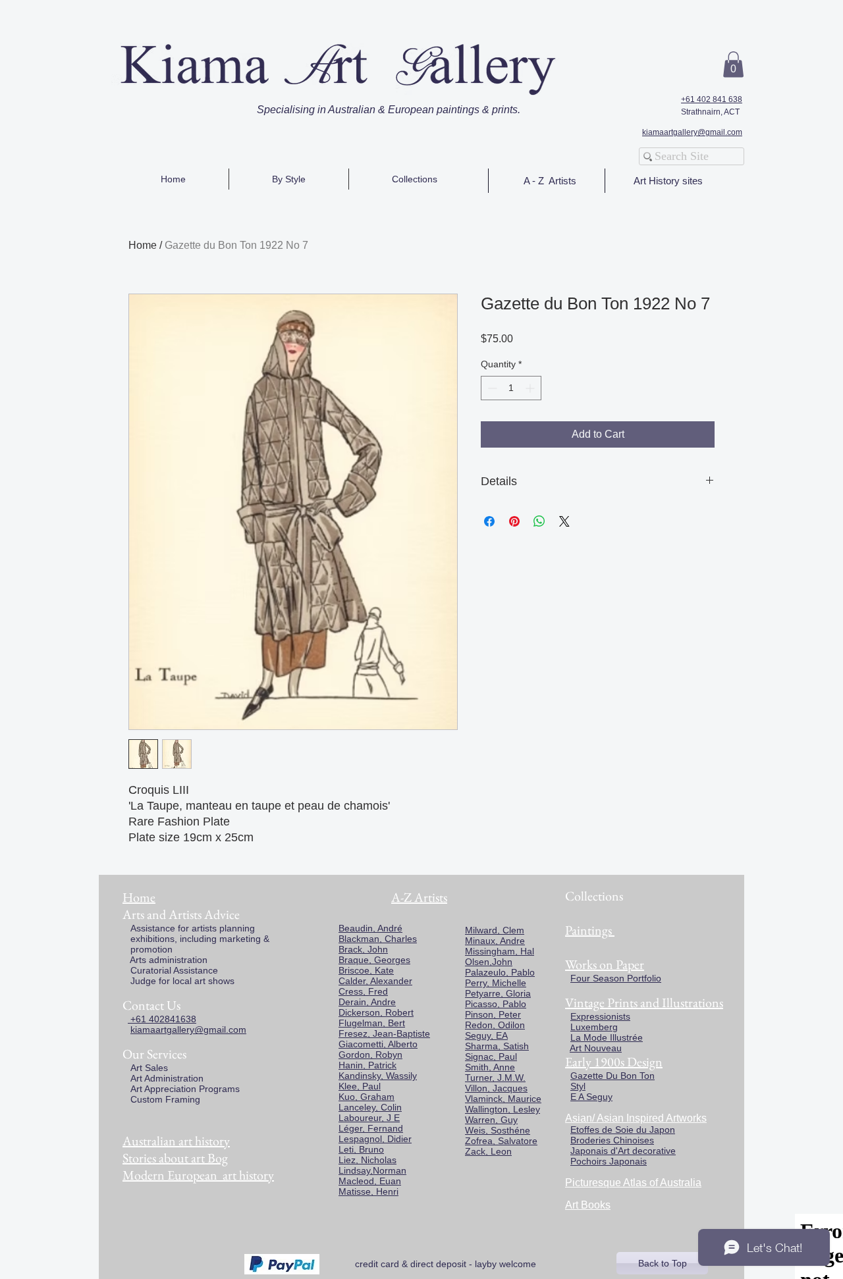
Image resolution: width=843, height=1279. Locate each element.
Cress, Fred (363, 991)
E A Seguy (591, 1096)
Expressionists (600, 1016)
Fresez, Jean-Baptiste (384, 1033)
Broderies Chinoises (612, 1140)
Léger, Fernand (371, 1128)
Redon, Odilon (495, 1025)
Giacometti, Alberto (378, 1044)
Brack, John (363, 949)
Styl (577, 1086)
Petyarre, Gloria (498, 993)
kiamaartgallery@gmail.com (692, 132)
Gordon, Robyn (370, 1054)
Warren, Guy (491, 1119)
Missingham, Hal (499, 951)
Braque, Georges (374, 959)
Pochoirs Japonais (608, 1161)
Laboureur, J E (369, 1117)
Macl (348, 1181)
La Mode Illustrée (606, 1037)
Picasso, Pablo (495, 1004)
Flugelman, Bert (372, 1023)
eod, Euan (379, 1181)
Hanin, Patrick (367, 1065)
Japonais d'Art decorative (623, 1150)
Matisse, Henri (368, 1191)
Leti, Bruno (361, 1149)
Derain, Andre (367, 1002)
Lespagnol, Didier (375, 1139)
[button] (733, 64)
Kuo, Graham (366, 1096)
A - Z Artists (550, 180)
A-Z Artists (419, 897)
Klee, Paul (360, 1086)
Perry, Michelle (495, 983)
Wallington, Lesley (502, 1109)
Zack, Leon (488, 1151)
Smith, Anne (490, 1067)
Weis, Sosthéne (497, 1130)
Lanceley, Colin (370, 1107)
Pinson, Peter (493, 1014)
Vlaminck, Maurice (503, 1098)
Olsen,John (488, 961)
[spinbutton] (511, 388)
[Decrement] (491, 388)
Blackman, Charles (378, 938)
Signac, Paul (491, 1056)
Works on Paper (604, 964)
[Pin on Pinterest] (514, 521)
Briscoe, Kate (366, 970)
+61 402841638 (162, 1019)
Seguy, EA (486, 1035)
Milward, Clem (494, 930)
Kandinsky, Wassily (378, 1075)
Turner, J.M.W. (495, 1077)
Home (142, 245)
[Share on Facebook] (489, 521)
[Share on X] (564, 521)
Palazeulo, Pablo (500, 972)
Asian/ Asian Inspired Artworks (636, 1118)
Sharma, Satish (497, 1046)
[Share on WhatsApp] (539, 521)
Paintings (588, 930)
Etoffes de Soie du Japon (622, 1129)
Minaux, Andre (495, 940)
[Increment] (531, 388)
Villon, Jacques (496, 1088)
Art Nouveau (596, 1048)
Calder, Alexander (375, 981)
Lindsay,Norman (372, 1170)
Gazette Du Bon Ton (612, 1075)
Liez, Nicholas (367, 1160)
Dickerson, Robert (376, 1012)
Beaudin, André (370, 928)
